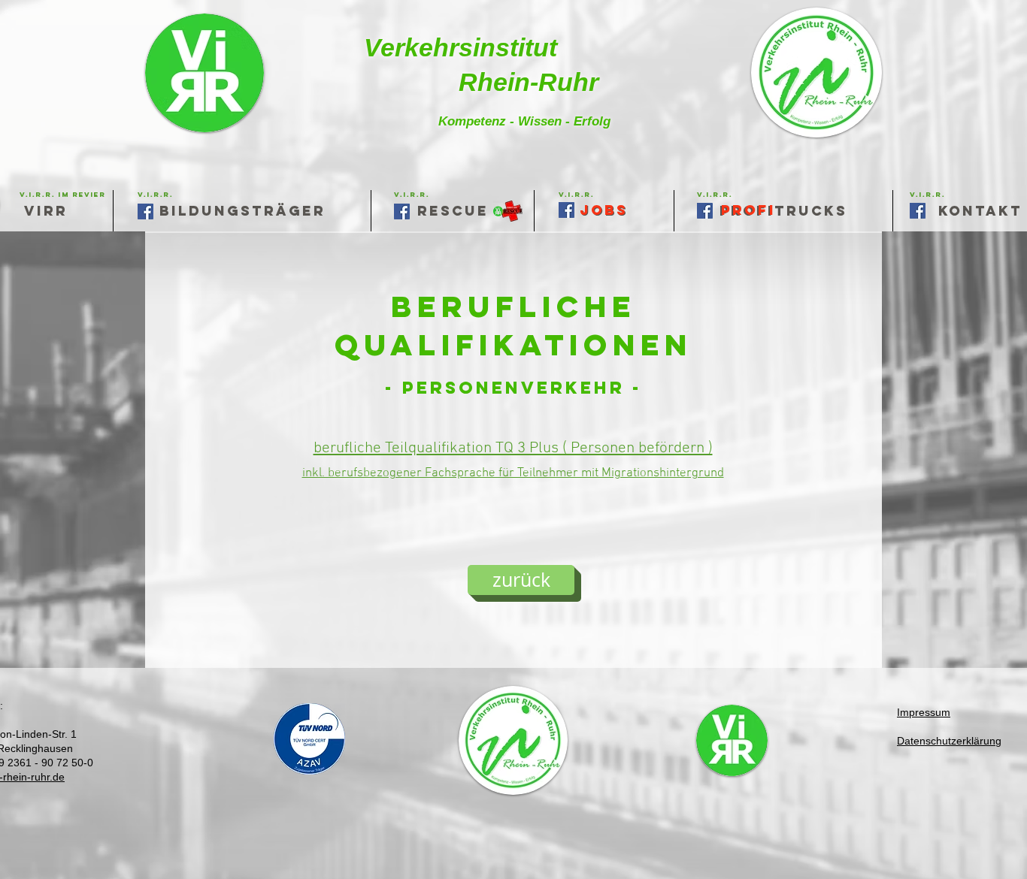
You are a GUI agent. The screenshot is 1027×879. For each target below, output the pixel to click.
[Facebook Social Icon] (918, 211)
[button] (576, 194)
